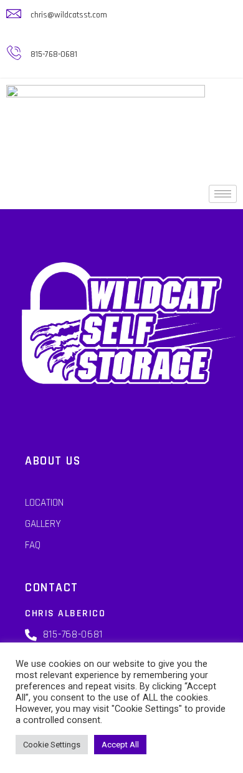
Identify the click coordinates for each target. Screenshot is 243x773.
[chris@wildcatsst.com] (13, 13)
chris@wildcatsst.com (69, 15)
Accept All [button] (120, 744)
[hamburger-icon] (223, 194)
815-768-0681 (54, 54)
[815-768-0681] (13, 53)
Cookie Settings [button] (51, 744)
